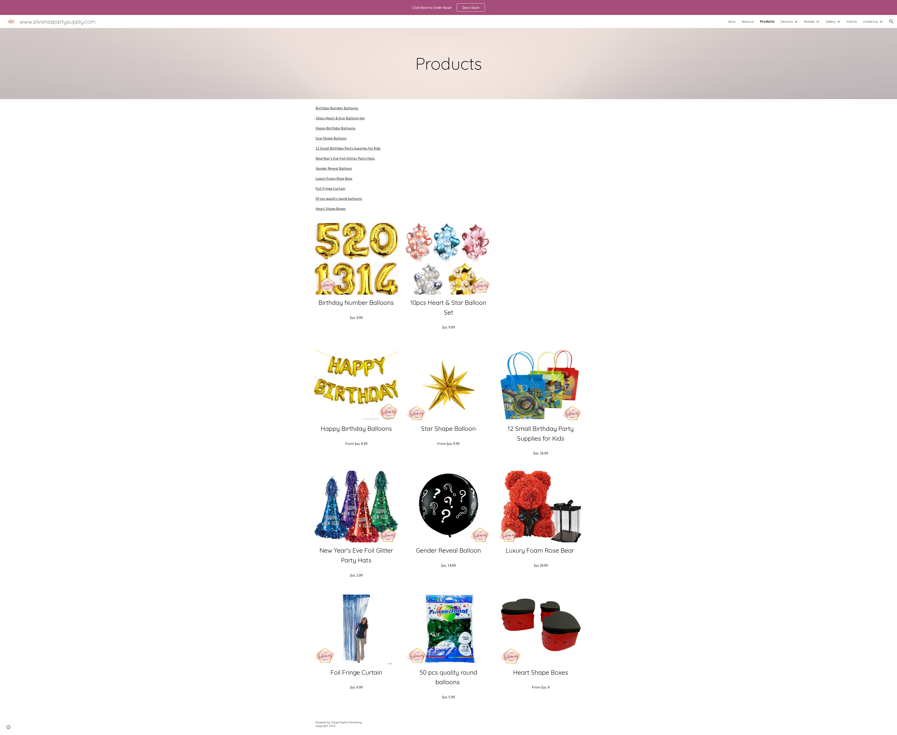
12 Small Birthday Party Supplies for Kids (348, 148)
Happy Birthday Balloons (336, 128)
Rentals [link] (809, 21)
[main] (448, 63)
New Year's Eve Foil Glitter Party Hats (345, 158)
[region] (448, 7)
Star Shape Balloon (331, 138)
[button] (891, 21)
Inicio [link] (732, 21)
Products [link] (767, 21)
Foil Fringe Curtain (330, 188)
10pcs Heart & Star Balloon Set (340, 118)
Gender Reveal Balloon (334, 168)
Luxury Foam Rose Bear (334, 178)
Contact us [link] (870, 21)
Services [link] (787, 21)
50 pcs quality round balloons (339, 198)
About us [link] (748, 21)
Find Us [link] (852, 21)
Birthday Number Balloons (337, 108)
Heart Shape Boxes (331, 208)
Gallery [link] (831, 21)
